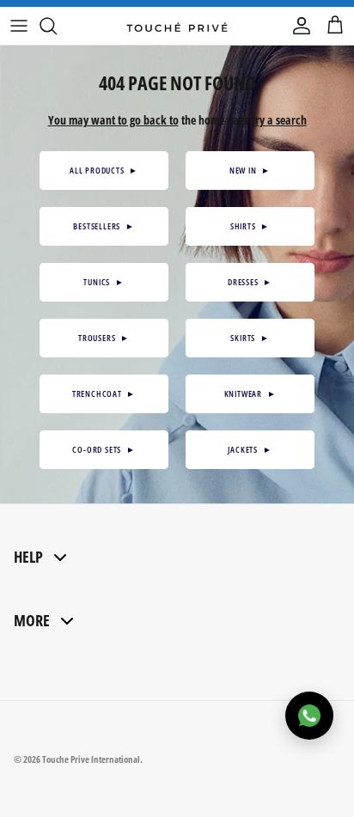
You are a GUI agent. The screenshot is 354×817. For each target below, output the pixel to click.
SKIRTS (249, 338)
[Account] (297, 26)
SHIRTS (250, 226)
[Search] (57, 26)
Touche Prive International (91, 759)
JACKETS (250, 449)
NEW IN (250, 170)
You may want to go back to (113, 120)
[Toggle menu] (19, 26)
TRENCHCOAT (104, 393)
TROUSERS (104, 338)
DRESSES (250, 282)
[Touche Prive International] (177, 26)
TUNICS (103, 282)
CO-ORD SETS (103, 449)
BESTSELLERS (103, 226)
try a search (279, 120)
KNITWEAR (250, 393)
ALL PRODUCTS (104, 170)
